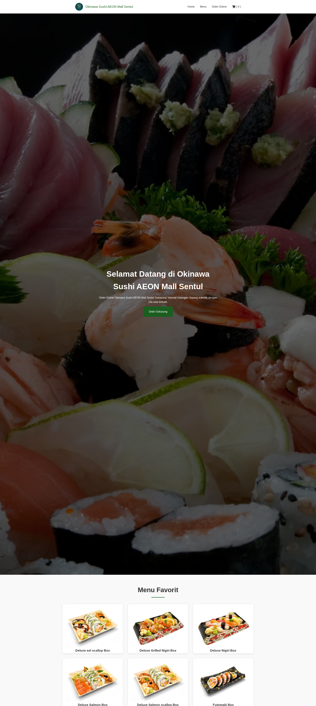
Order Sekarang (158, 311)
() (238, 6)
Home (191, 6)
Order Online (219, 6)
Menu (203, 6)
